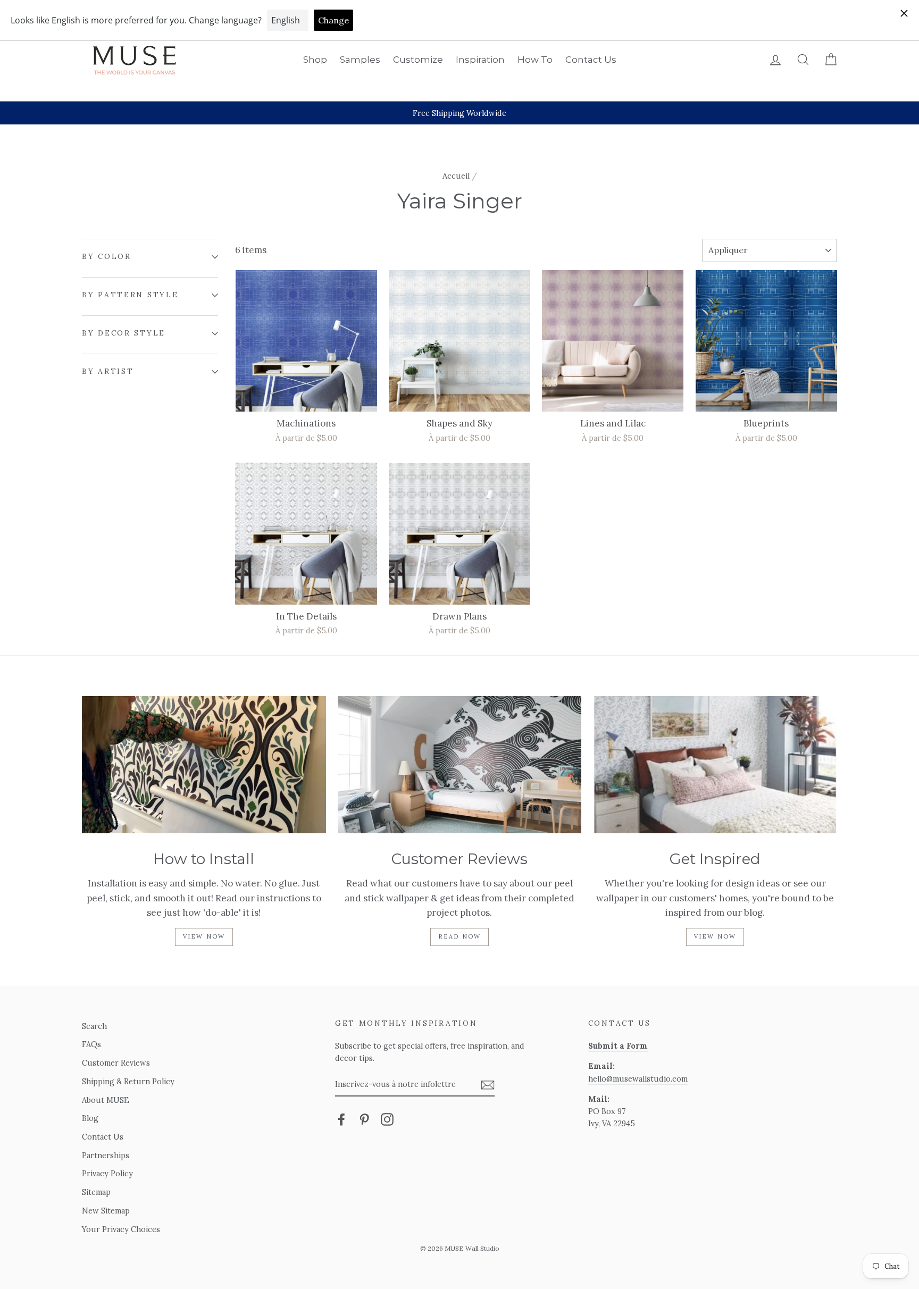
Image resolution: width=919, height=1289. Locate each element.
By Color (106, 256)
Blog (90, 1118)
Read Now (459, 936)
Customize (418, 59)
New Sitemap (106, 1211)
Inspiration (480, 59)
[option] (459, 113)
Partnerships (105, 1155)
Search (94, 1026)
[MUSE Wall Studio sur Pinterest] (364, 1119)
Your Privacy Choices (121, 1229)
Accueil (456, 176)
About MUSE (105, 1100)
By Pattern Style (130, 294)
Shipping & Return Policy (128, 1081)
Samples (360, 59)
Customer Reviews (116, 1063)
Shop (315, 59)
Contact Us (590, 59)
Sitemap (96, 1192)
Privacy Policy (107, 1173)
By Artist (107, 371)
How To (535, 59)
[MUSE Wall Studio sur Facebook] (341, 1119)
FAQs (91, 1044)
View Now (204, 936)
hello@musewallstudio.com (638, 1079)
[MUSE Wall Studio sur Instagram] (387, 1119)
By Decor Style (123, 333)
